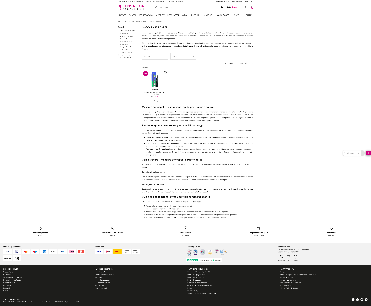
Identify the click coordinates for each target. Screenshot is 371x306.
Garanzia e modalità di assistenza (200, 285)
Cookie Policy (192, 291)
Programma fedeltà (222, 1)
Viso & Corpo (223, 15)
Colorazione (124, 33)
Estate (122, 15)
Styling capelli (124, 49)
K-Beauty (160, 15)
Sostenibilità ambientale (12, 277)
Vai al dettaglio (155, 101)
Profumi (195, 15)
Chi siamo (7, 275)
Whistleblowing (285, 285)
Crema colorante (125, 39)
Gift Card (249, 1)
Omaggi (132, 15)
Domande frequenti (103, 283)
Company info (285, 272)
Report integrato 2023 (288, 280)
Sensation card (9, 283)
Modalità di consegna (195, 277)
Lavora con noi (101, 288)
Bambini (6, 288)
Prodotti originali (9, 272)
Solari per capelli (125, 58)
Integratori (173, 15)
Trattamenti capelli (126, 52)
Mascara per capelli (156, 21)
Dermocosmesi (146, 15)
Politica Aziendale (286, 277)
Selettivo (6, 291)
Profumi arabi (8, 285)
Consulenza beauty (103, 280)
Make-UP (208, 15)
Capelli (237, 15)
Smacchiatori (124, 44)
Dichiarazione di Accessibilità (291, 283)
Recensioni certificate (12, 280)
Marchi (185, 15)
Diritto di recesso (194, 280)
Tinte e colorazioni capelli (139, 21)
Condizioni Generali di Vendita (199, 272)
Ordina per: (229, 63)
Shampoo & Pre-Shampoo (128, 47)
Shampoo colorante (126, 36)
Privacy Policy (192, 288)
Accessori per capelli (126, 55)
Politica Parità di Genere (289, 288)
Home (120, 21)
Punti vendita (237, 1)
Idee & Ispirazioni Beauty (104, 275)
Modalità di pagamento (196, 275)
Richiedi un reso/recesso (197, 283)
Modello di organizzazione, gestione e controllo (298, 275)
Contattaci (99, 285)
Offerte (250, 15)
